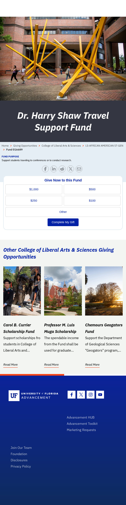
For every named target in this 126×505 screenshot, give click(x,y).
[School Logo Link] (34, 396)
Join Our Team (21, 447)
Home (5, 145)
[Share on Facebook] (46, 170)
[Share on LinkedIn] (54, 170)
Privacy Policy (21, 466)
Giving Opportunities (25, 145)
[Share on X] (71, 170)
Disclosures (19, 460)
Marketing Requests (81, 430)
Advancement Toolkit (82, 423)
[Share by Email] (80, 170)
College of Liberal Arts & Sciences (61, 145)
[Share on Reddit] (63, 170)
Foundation (19, 454)
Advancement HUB (80, 417)
